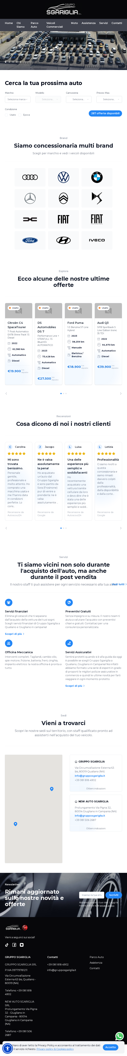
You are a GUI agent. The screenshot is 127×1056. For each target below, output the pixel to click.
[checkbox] (6, 115)
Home (9, 23)
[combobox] (18, 99)
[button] (15, 824)
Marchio (9, 93)
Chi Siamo (21, 25)
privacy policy (107, 905)
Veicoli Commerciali (54, 25)
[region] (63, 349)
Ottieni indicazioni (95, 788)
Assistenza (89, 23)
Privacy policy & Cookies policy (55, 1049)
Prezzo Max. (103, 93)
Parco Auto (34, 25)
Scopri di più (14, 633)
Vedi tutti (118, 584)
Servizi (103, 23)
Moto (74, 23)
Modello (39, 93)
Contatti (117, 23)
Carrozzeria (72, 93)
